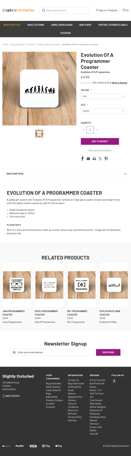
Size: (83, 105)
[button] (118, 83)
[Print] (94, 158)
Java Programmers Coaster (13, 313)
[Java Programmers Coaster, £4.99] (17, 285)
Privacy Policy (75, 417)
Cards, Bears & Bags (62, 25)
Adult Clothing (35, 25)
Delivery (72, 393)
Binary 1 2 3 (95, 390)
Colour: (85, 90)
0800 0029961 (12, 396)
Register (113, 10)
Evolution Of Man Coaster (110, 313)
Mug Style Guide (76, 383)
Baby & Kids (85, 25)
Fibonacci (94, 423)
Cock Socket (96, 400)
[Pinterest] (106, 158)
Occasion (65, 33)
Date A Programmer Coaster (46, 313)
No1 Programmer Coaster (77, 313)
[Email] (88, 158)
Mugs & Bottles (12, 25)
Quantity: (86, 123)
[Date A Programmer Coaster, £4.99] (49, 285)
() (127, 10)
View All (94, 434)
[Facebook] (82, 158)
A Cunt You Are (97, 380)
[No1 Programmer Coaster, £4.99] (82, 285)
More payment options (100, 150)
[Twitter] (100, 158)
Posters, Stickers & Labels (112, 25)
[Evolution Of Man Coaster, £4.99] (114, 285)
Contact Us (73, 380)
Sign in (102, 10)
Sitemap (72, 420)
